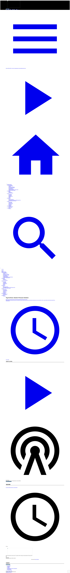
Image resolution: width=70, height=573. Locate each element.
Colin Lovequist (11, 203)
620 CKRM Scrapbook (12, 187)
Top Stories (10, 194)
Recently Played (9, 184)
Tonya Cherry (10, 204)
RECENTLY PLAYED (8, 481)
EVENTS (8, 562)
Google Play (10, 207)
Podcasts (10, 205)
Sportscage (10, 192)
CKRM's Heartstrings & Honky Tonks (13, 189)
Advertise (10, 208)
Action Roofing (37, 559)
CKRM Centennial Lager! (12, 190)
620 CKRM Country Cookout (12, 200)
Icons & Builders (11, 185)
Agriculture (10, 195)
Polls (9, 197)
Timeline (10, 186)
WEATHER (8, 484)
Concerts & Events (11, 199)
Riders (9, 191)
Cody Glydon (10, 202)
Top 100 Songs (11, 188)
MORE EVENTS (8, 564)
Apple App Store (11, 206)
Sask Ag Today (11, 196)
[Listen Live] (35, 392)
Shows (8, 201)
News (8, 193)
